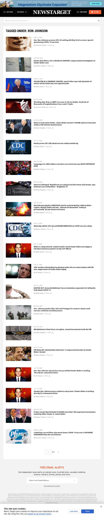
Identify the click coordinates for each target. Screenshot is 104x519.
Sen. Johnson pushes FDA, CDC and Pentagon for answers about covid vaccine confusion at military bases (62, 310)
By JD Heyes (38, 272)
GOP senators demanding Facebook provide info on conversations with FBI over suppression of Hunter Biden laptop (64, 268)
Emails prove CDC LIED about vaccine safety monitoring (56, 143)
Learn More (74, 511)
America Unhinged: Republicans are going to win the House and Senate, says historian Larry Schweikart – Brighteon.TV (64, 186)
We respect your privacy (52, 486)
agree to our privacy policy (39, 514)
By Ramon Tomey (39, 66)
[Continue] (74, 480)
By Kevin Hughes (39, 128)
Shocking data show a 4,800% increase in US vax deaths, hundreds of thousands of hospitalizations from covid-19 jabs (61, 103)
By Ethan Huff (38, 314)
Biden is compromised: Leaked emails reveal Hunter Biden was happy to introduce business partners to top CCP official (63, 248)
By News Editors (39, 355)
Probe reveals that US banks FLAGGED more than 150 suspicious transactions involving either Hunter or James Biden (65, 413)
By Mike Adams (39, 212)
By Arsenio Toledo (40, 45)
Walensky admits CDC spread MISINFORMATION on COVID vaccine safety (63, 226)
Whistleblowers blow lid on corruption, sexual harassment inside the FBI (62, 329)
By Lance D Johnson (41, 107)
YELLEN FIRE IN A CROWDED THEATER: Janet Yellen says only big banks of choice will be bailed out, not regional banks (63, 82)
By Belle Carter (39, 86)
